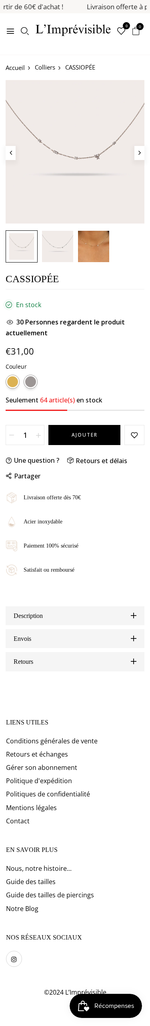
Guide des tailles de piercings (50, 895)
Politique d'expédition (39, 780)
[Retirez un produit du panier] (11, 435)
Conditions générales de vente (52, 741)
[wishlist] (121, 31)
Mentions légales (31, 807)
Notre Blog (22, 908)
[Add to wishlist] (134, 435)
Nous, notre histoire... (39, 868)
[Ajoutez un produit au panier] (38, 435)
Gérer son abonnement (41, 767)
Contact (18, 821)
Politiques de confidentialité (48, 794)
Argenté (31, 382)
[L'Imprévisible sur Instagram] (14, 959)
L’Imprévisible (85, 992)
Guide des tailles (31, 881)
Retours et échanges (37, 754)
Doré (13, 382)
